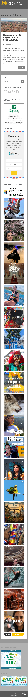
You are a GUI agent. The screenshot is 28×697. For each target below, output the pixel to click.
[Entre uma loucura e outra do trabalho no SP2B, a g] (14, 252)
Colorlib (21, 693)
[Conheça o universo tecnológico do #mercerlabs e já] (14, 621)
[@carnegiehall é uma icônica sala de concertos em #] (14, 556)
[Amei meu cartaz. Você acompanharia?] (14, 512)
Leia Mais (21, 67)
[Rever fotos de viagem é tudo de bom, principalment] (14, 295)
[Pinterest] (13, 92)
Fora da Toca (4, 693)
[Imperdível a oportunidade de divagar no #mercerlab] (14, 577)
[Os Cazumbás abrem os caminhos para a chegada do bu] (14, 360)
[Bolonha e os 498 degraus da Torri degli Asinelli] (14, 25)
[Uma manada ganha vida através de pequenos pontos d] (14, 599)
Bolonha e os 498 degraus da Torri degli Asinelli (12, 37)
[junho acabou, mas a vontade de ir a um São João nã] (14, 317)
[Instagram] (5, 92)
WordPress (14, 695)
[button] (25, 694)
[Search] (22, 81)
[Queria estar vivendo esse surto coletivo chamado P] (14, 339)
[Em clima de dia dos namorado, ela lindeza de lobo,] (14, 404)
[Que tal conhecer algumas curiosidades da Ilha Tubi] (14, 382)
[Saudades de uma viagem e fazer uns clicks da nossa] (14, 208)
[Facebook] (17, 92)
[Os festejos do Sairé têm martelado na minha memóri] (14, 534)
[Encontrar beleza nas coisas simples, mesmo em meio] (14, 230)
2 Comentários (9, 44)
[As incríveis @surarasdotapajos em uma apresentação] (14, 469)
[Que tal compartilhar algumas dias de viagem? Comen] (14, 447)
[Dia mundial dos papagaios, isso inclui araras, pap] (14, 490)
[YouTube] (9, 92)
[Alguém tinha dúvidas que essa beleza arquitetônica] (14, 273)
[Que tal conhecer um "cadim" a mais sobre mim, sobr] (14, 425)
